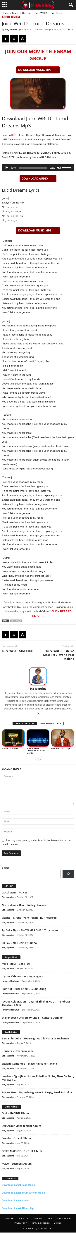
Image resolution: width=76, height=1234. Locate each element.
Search (5, 867)
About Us (9, 1218)
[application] (38, 167)
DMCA (49, 1218)
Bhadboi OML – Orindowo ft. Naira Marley (36, 750)
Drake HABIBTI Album (15, 1113)
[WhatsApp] (22, 38)
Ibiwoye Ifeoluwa (10, 981)
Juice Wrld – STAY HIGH (17, 651)
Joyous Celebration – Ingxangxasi (23, 976)
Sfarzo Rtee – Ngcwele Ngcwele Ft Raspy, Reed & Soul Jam (38, 1092)
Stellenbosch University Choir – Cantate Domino (32, 1017)
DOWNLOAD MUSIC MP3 (34, 69)
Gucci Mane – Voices (14, 892)
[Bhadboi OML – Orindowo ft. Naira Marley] (38, 738)
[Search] (68, 874)
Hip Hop (26, 13)
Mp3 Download (64, 1218)
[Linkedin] (38, 714)
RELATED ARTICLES (24, 723)
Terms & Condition (41, 1222)
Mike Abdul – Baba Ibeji (16, 963)
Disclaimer (37, 1218)
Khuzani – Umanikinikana (18, 1051)
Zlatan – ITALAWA (10, 748)
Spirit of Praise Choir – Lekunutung (24, 989)
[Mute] (59, 168)
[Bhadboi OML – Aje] (62, 738)
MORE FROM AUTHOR (50, 723)
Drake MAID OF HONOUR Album (22, 1151)
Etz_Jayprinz (11, 29)
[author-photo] (38, 676)
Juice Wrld (16, 621)
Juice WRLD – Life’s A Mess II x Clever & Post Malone (58, 654)
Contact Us (23, 1218)
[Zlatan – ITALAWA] (13, 738)
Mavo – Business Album (17, 1163)
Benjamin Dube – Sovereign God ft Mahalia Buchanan (35, 1038)
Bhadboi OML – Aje (60, 748)
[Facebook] (5, 38)
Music (15, 13)
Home (5, 13)
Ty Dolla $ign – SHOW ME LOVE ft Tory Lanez (30, 930)
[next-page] (40, 759)
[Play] (6, 168)
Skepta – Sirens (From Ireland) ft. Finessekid (29, 917)
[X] (14, 38)
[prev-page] (36, 759)
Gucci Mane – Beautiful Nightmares (24, 905)
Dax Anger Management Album (21, 1126)
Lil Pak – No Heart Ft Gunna (19, 943)
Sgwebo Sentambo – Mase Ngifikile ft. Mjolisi (30, 1063)
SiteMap (58, 1222)
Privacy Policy (20, 1222)
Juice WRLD (9, 135)
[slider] (67, 167)
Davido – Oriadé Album (16, 1138)
